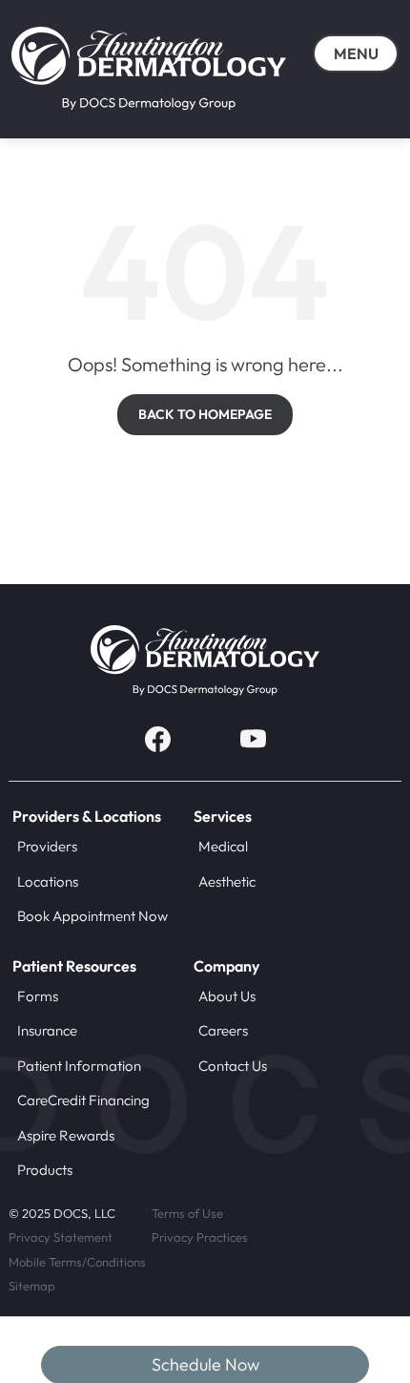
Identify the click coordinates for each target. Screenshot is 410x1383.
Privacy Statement (61, 1237)
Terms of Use (187, 1213)
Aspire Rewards (65, 1135)
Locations (47, 881)
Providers (47, 846)
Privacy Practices (200, 1237)
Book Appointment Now (92, 916)
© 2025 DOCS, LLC (62, 1213)
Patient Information (79, 1066)
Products (44, 1170)
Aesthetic (227, 881)
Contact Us (232, 1066)
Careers (223, 1030)
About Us (227, 996)
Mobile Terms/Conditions (77, 1261)
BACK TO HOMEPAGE (205, 414)
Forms (37, 996)
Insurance (47, 1030)
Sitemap (32, 1285)
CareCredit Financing (83, 1100)
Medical (223, 846)
